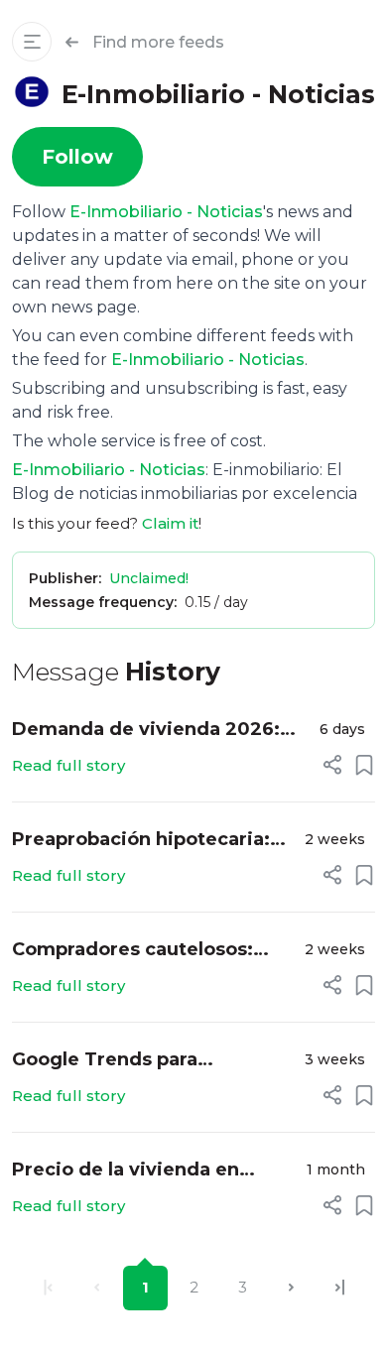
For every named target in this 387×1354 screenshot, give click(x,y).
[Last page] (340, 1288)
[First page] (48, 1288)
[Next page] (291, 1288)
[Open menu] (32, 42)
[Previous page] (96, 1288)
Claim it (170, 523)
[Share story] (332, 765)
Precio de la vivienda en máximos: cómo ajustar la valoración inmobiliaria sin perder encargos (136, 1171)
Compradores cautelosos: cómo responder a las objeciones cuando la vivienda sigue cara (132, 950)
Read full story (68, 765)
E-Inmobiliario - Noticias (166, 211)
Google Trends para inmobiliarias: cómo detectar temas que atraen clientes (149, 1060)
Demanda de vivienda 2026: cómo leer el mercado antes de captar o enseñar (159, 730)
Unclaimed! (149, 578)
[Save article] (364, 765)
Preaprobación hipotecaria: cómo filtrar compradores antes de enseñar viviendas (142, 840)
